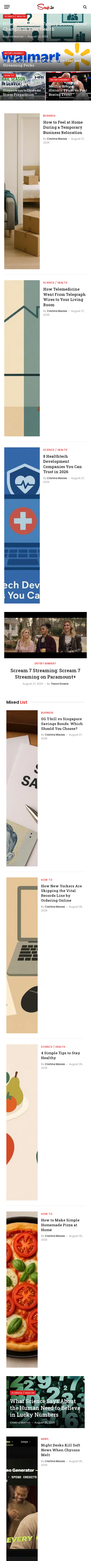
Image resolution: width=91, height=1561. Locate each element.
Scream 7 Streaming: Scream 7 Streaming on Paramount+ (45, 673)
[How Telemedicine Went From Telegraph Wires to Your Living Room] (22, 358)
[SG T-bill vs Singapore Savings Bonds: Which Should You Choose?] (22, 788)
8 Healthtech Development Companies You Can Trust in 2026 (62, 464)
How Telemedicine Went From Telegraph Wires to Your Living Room (64, 297)
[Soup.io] (45, 7)
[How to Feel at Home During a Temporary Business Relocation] (22, 191)
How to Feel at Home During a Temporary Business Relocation (63, 127)
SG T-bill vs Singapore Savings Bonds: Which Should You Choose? (62, 723)
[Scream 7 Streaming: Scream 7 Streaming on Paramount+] (45, 635)
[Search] (84, 7)
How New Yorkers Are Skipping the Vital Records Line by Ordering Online (61, 893)
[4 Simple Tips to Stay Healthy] (22, 1122)
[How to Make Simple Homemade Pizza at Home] (22, 1289)
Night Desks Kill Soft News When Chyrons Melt (60, 1450)
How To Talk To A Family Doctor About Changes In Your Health (45, 26)
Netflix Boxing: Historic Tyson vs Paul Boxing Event (68, 90)
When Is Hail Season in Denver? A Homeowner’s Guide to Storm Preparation (22, 88)
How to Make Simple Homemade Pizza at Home (60, 1225)
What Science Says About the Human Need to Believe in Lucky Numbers (45, 1408)
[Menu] (7, 7)
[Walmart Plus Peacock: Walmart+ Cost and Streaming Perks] (45, 57)
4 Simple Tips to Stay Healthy (60, 1055)
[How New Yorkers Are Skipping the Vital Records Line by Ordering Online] (22, 955)
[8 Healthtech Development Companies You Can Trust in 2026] (22, 525)
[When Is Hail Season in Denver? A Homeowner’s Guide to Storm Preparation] (22, 86)
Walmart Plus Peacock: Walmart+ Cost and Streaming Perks (42, 63)
